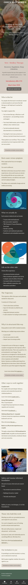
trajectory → (20, 371)
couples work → (15, 397)
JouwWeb (8, 575)
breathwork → (13, 410)
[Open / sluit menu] (25, 2)
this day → (14, 422)
